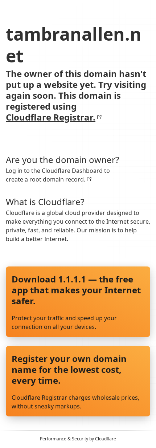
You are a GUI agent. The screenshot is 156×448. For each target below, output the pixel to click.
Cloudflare (105, 439)
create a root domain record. (45, 179)
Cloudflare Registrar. (50, 117)
